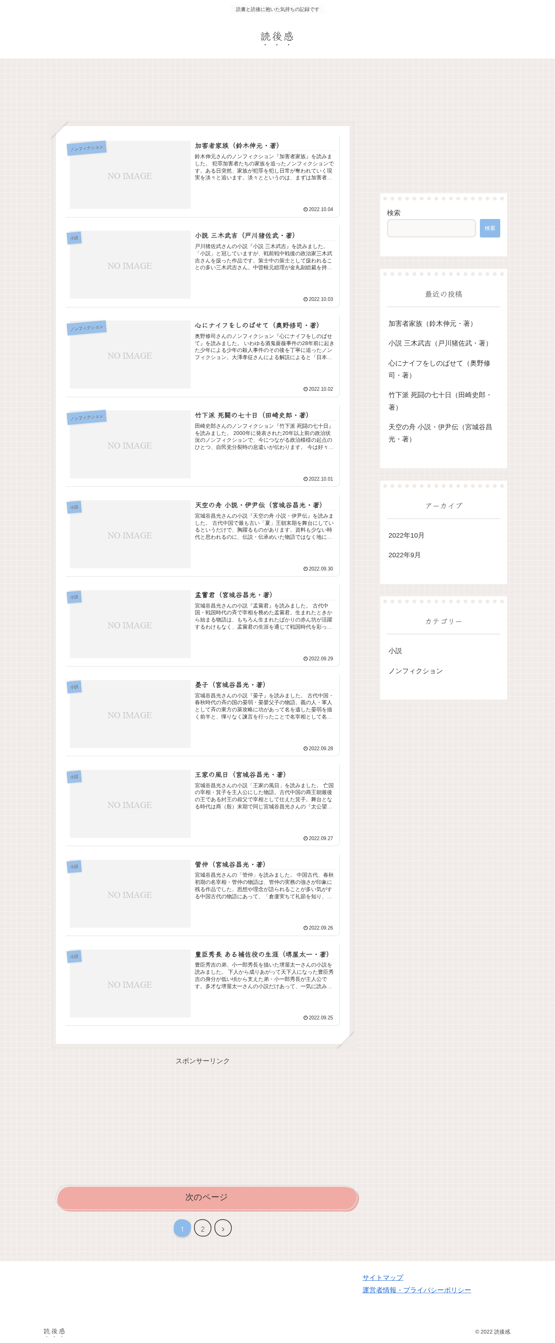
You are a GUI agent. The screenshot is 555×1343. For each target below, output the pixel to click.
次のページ (206, 1197)
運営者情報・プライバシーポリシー (416, 1290)
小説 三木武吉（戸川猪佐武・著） (440, 343)
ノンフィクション (415, 671)
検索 (394, 213)
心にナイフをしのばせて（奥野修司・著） (439, 369)
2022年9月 (404, 555)
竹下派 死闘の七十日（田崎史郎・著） (440, 401)
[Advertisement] (203, 92)
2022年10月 (406, 535)
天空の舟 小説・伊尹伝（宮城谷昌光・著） (440, 433)
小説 (395, 651)
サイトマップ (382, 1277)
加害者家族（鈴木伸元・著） (432, 323)
